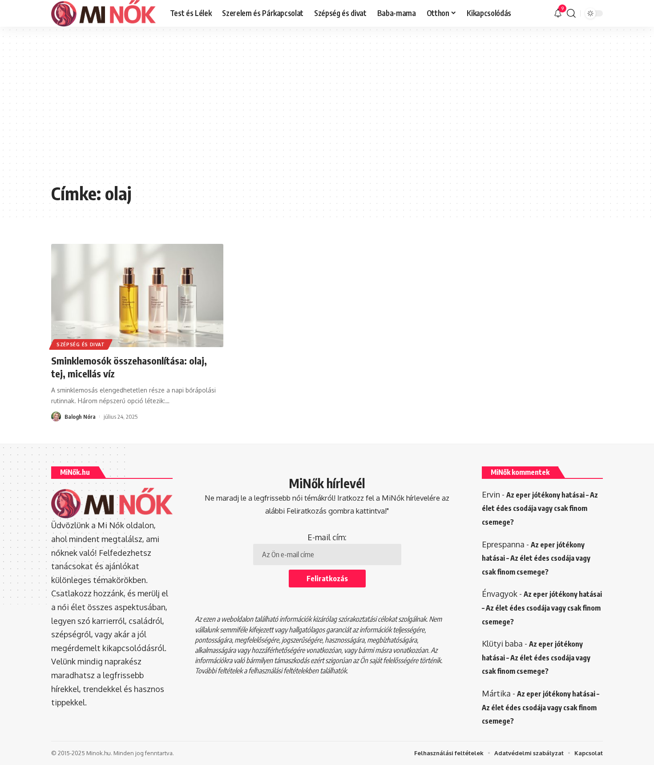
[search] (571, 13)
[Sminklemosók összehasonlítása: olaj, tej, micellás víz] (137, 295)
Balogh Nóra (80, 416)
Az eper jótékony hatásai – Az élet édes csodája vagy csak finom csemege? (540, 508)
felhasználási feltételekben (283, 670)
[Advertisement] (327, 111)
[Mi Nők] (103, 13)
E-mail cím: (327, 537)
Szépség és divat (81, 344)
